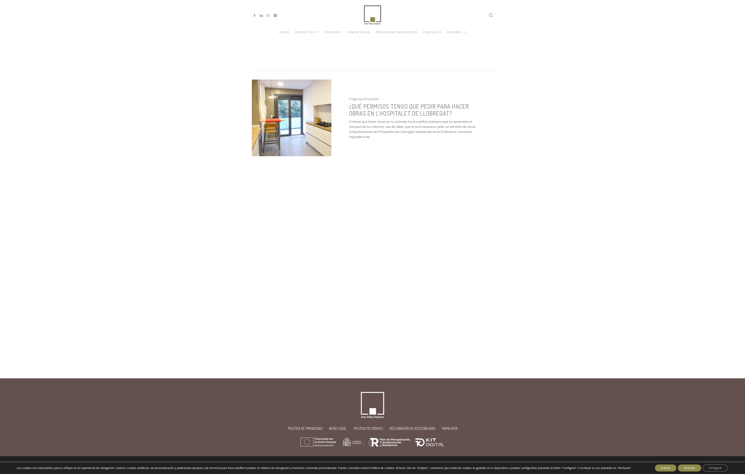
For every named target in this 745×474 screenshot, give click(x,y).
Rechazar (689, 468)
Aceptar (665, 468)
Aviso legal (338, 428)
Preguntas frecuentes (364, 99)
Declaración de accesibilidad (412, 428)
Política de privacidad (305, 428)
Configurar (715, 468)
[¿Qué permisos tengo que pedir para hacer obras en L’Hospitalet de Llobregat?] (292, 118)
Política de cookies (368, 428)
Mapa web (449, 428)
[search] (491, 15)
